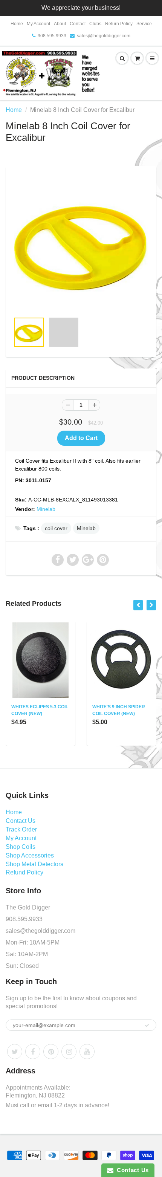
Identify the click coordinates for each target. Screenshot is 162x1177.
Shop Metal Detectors (34, 864)
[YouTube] (87, 1051)
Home (17, 23)
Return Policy (119, 23)
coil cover (56, 528)
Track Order (21, 829)
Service (144, 23)
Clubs (95, 23)
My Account (38, 23)
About (60, 23)
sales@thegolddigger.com (103, 35)
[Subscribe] (147, 1026)
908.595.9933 (52, 35)
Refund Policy (24, 872)
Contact (78, 23)
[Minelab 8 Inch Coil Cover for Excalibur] (81, 243)
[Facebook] (32, 1051)
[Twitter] (14, 1051)
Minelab (46, 509)
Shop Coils (20, 847)
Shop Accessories (30, 855)
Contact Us (20, 821)
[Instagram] (68, 1051)
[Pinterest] (50, 1051)
